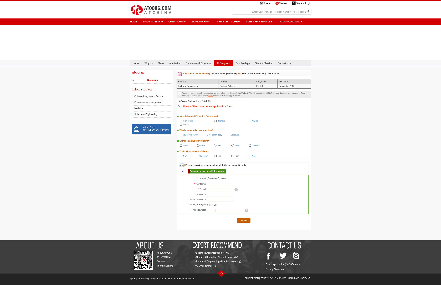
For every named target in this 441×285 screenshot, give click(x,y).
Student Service (263, 63)
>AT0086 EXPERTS (205, 265)
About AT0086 (164, 252)
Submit (243, 220)
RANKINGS (293, 278)
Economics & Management (147, 102)
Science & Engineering (145, 114)
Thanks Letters (165, 265)
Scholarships (243, 63)
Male (223, 178)
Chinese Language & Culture (148, 96)
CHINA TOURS (176, 21)
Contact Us (163, 261)
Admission (175, 63)
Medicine (138, 108)
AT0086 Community (291, 21)
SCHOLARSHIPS (278, 278)
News (161, 63)
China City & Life (227, 21)
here (210, 96)
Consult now (284, 63)
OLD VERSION (252, 278)
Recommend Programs (198, 63)
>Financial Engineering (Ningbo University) (218, 261)
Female (214, 178)
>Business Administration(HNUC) (212, 252)
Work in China (200, 21)
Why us (149, 63)
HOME (133, 21)
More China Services (259, 21)
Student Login (303, 3)
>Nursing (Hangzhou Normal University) (216, 257)
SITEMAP (305, 278)
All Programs (223, 63)
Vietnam (283, 3)
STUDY (264, 278)
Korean (267, 3)
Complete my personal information (207, 171)
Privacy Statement (275, 269)
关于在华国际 (164, 257)
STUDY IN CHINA (151, 21)
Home (136, 63)
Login (182, 171)
